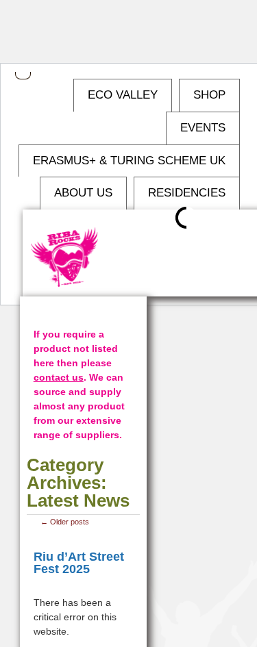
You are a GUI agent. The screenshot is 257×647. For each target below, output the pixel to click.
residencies (186, 192)
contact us (59, 377)
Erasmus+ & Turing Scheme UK (129, 160)
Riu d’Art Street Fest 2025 (79, 563)
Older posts (64, 522)
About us (83, 192)
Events (202, 127)
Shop (209, 94)
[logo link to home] (65, 257)
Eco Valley (123, 94)
